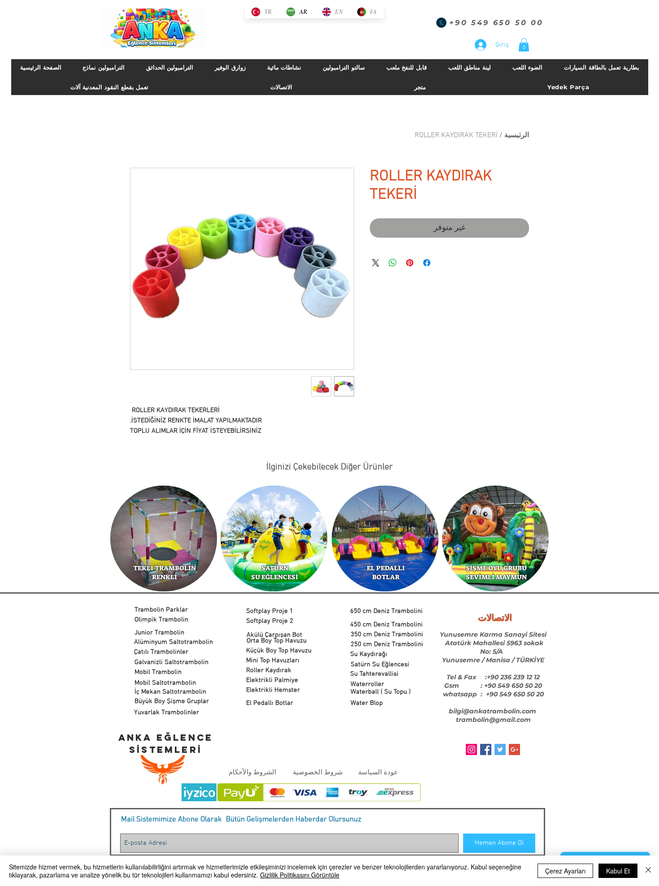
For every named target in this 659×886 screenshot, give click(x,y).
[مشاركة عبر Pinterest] (409, 262)
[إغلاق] (648, 871)
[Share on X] (375, 262)
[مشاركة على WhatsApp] (392, 262)
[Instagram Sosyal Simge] (471, 749)
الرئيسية (516, 135)
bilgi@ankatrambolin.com (492, 711)
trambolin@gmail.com (493, 720)
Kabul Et (618, 870)
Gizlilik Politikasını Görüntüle (299, 874)
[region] (163, 539)
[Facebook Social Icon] (485, 749)
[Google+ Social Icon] (514, 749)
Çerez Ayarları (565, 870)
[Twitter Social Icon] (500, 749)
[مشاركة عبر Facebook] (426, 262)
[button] (523, 45)
